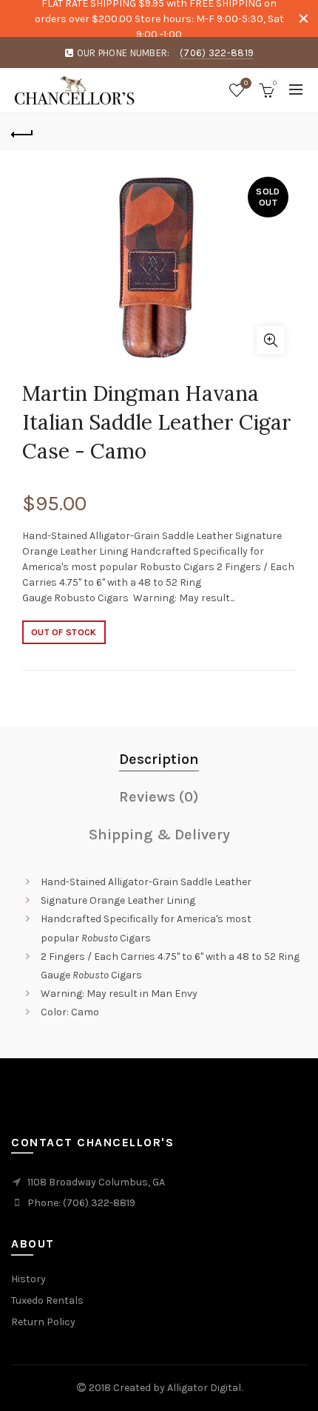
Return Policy (43, 1322)
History (28, 1279)
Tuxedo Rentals (47, 1300)
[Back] (22, 132)
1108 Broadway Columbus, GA (96, 1182)
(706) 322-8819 (217, 52)
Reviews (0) (159, 796)
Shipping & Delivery (159, 834)
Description (159, 759)
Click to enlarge (271, 340)
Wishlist (246, 83)
